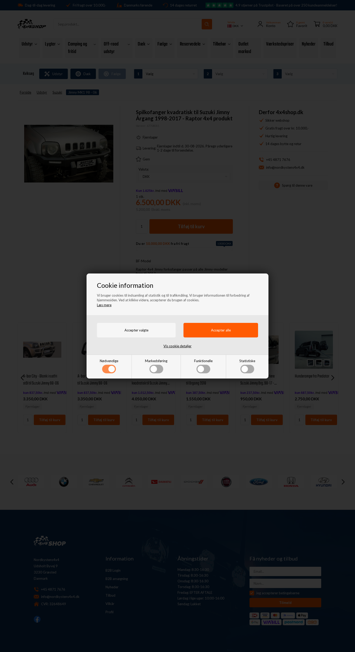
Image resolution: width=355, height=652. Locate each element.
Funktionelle (203, 361)
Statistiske (247, 361)
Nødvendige (109, 361)
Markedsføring (156, 361)
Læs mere (104, 305)
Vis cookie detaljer (177, 346)
